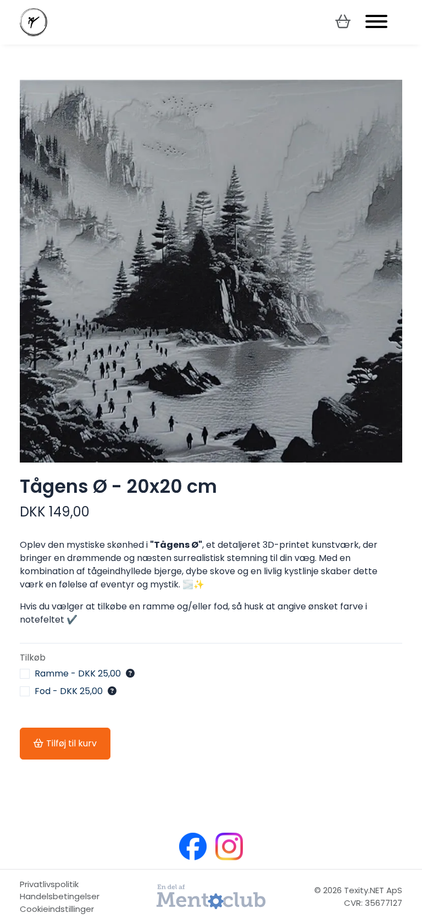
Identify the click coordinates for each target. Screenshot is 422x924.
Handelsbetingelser (59, 896)
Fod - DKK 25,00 (69, 691)
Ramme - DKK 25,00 (78, 674)
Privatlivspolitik (49, 884)
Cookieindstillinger (57, 909)
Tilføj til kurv (71, 743)
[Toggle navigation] (376, 22)
